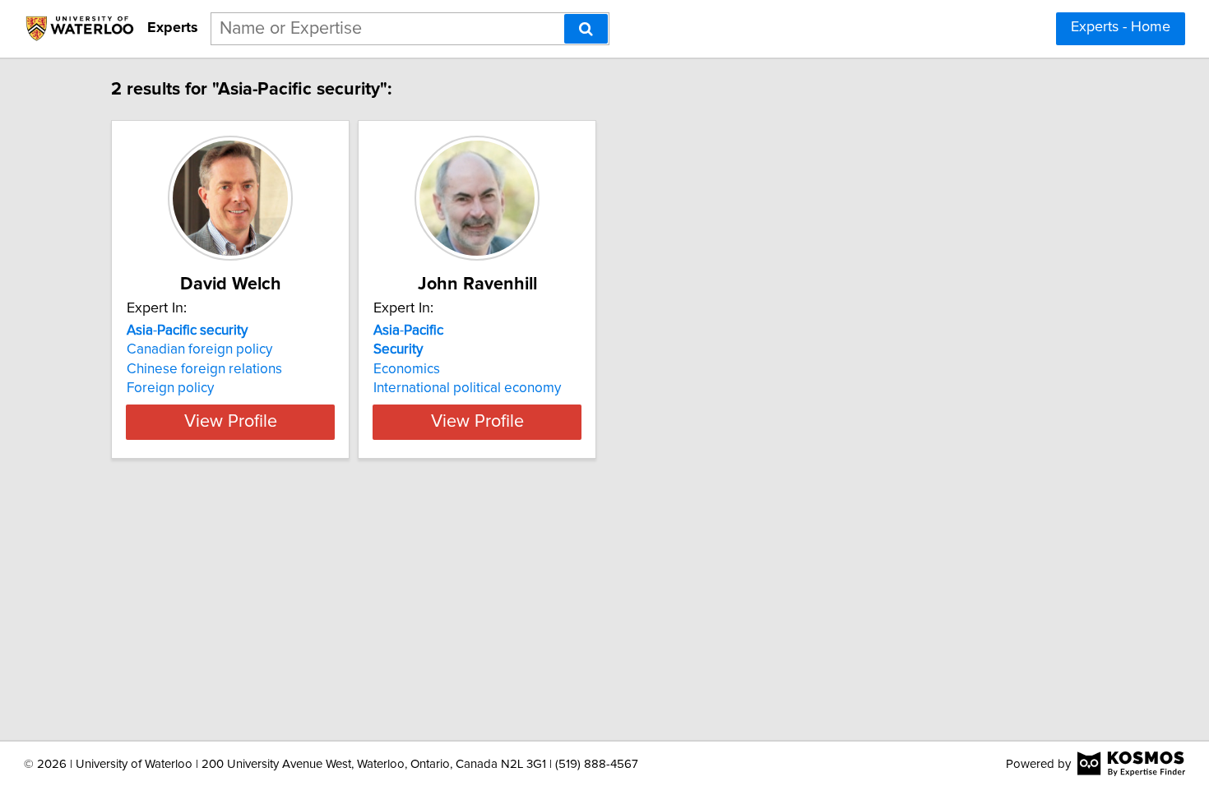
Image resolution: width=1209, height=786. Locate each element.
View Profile (230, 422)
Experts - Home (1120, 27)
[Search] (586, 29)
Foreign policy (170, 388)
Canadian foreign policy (199, 349)
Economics (406, 369)
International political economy (467, 388)
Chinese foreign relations (204, 369)
